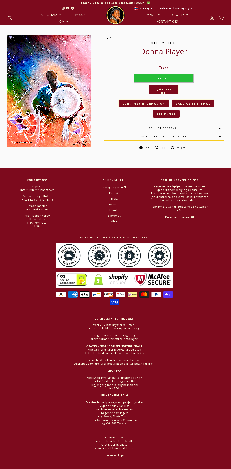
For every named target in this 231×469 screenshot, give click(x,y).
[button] (163, 8)
